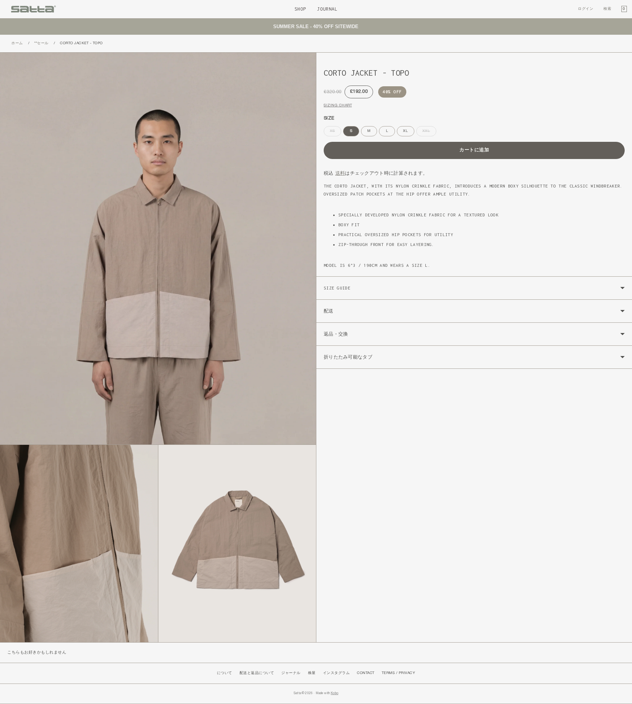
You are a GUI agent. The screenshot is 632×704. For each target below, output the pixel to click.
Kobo (334, 693)
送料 (340, 173)
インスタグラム (336, 673)
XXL (428, 132)
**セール (41, 43)
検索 (607, 9)
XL (405, 131)
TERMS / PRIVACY (398, 673)
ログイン (585, 9)
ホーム (17, 43)
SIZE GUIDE (337, 287)
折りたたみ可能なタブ (348, 357)
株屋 (312, 673)
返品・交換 (336, 334)
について (224, 673)
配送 (329, 311)
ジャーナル (291, 673)
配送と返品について (257, 673)
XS (334, 132)
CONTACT (366, 673)
